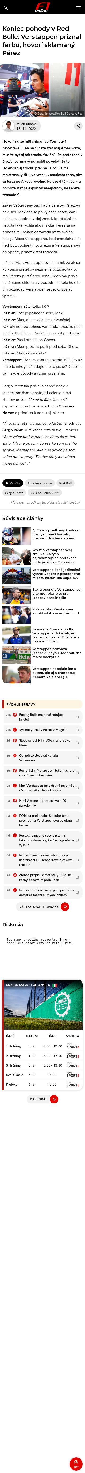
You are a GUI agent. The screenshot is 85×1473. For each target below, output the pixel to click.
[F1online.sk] (42, 7)
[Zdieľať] (78, 126)
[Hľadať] (6, 8)
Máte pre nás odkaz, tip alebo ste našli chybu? (45, 502)
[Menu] (78, 8)
